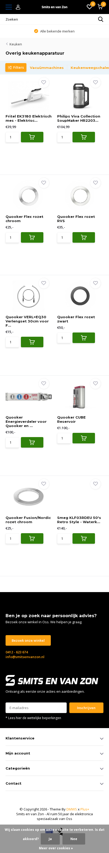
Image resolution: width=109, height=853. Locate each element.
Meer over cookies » (56, 848)
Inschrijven (86, 707)
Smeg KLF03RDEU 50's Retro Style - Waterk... (79, 519)
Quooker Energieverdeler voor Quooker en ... (26, 421)
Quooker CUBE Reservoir (71, 419)
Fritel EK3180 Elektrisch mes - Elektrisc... (29, 118)
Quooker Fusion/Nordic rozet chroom (28, 519)
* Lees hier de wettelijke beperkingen (33, 718)
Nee (73, 839)
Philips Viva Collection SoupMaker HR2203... (78, 118)
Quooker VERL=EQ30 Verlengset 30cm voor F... (27, 321)
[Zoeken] (100, 19)
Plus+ (84, 809)
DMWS (71, 809)
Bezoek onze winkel (28, 640)
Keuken (16, 44)
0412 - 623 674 (17, 652)
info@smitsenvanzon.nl (25, 656)
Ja (50, 839)
